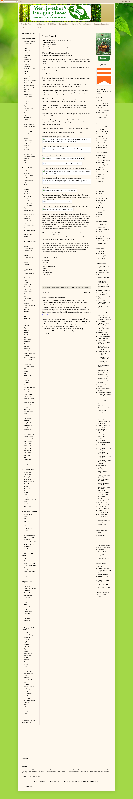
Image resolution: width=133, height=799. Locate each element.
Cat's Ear (45, 262)
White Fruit (101, 145)
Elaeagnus (26, 189)
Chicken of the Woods (30, 588)
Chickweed (27, 278)
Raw (99, 205)
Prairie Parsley (28, 392)
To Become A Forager (28, 28)
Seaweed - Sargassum (30, 537)
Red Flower (101, 112)
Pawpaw (26, 120)
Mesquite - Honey (28, 108)
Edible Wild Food (103, 574)
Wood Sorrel (27, 462)
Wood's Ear (27, 623)
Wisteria (26, 504)
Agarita (26, 171)
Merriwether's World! (104, 408)
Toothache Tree (28, 154)
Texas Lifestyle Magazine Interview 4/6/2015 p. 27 (103, 347)
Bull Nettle (27, 264)
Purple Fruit (101, 141)
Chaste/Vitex (27, 62)
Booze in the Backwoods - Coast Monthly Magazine (103, 323)
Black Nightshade (28, 180)
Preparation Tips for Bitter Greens (103, 293)
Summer (100, 256)
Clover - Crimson (28, 287)
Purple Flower (102, 110)
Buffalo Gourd (28, 474)
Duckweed (26, 521)
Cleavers (26, 282)
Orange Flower (102, 105)
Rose (25, 223)
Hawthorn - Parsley (29, 85)
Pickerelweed (27, 533)
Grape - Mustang (28, 484)
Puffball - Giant (28, 607)
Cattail (25, 516)
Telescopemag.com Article (103, 366)
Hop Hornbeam (28, 94)
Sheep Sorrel (27, 423)
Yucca (25, 576)
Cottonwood (27, 66)
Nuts (99, 136)
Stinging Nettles (28, 436)
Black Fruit (101, 127)
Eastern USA (101, 232)
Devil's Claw (27, 185)
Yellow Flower (85, 287)
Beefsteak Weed (28, 251)
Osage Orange (27, 117)
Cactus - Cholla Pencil (30, 561)
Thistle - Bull (27, 443)
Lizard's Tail (27, 201)
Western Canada (102, 241)
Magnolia (26, 101)
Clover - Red (27, 289)
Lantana (26, 198)
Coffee (53, 287)
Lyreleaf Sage (27, 364)
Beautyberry (27, 178)
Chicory (44, 264)
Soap (99, 212)
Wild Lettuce (46, 275)
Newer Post (46, 292)
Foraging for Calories (104, 290)
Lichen (25, 600)
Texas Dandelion (47, 272)
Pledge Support (42, 28)
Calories (100, 191)
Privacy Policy (28, 786)
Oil (99, 203)
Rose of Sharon (28, 693)
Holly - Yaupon (28, 92)
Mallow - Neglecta (29, 366)
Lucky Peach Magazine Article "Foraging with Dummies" (104, 394)
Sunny (73, 287)
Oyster (25, 604)
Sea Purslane (27, 418)
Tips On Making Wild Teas (104, 297)
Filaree (25, 323)
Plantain (26, 385)
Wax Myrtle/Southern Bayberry (30, 157)
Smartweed (27, 427)
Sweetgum (26, 150)
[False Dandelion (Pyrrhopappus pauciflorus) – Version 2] (66, 183)
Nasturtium (27, 677)
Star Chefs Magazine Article (104, 389)
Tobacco (100, 217)
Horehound (27, 342)
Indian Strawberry (29, 351)
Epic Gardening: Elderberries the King (104, 441)
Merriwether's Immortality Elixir (103, 282)
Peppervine (27, 501)
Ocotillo (26, 574)
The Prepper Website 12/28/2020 (104, 488)
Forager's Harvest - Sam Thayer (103, 581)
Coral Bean (27, 64)
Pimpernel (26, 380)
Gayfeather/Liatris (29, 328)
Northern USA (102, 234)
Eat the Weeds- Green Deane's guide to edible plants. (104, 570)
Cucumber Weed (28, 301)
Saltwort (26, 416)
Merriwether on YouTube (102, 404)
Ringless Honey (28, 611)
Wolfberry (26, 236)
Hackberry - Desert (29, 83)
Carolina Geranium (29, 273)
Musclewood (27, 113)
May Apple (27, 208)
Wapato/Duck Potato (29, 544)
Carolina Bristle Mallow (28, 270)
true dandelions (65, 229)
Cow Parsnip (27, 298)
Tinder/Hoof (27, 618)
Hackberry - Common (30, 80)
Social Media (52, 24)
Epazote (26, 321)
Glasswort (26, 330)
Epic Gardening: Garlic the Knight (104, 449)
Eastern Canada (102, 229)
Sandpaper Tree (28, 143)
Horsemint (26, 344)
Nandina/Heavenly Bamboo (29, 211)
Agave (25, 558)
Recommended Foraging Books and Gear (28, 721)
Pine (25, 129)
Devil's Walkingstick (29, 69)
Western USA (102, 243)
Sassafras (26, 145)
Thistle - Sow (27, 448)
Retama (26, 138)
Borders (49, 287)
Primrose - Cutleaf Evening (29, 399)
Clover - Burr (27, 285)
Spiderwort (27, 432)
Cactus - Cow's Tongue (30, 565)
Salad (99, 207)
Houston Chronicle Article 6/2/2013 (103, 381)
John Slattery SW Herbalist (103, 577)
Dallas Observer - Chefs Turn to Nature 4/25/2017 (104, 342)
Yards (99, 181)
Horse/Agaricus (28, 595)
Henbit (25, 337)
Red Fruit (100, 143)
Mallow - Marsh (28, 203)
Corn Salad (27, 296)
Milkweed (26, 369)
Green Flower (102, 103)
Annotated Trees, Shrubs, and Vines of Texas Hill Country (104, 302)
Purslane (26, 407)
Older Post (87, 292)
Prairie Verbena (28, 394)
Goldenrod (27, 332)
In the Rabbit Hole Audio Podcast (103, 495)
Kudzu (25, 495)
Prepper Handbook (103, 552)
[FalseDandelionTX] (57, 202)
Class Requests (40, 24)
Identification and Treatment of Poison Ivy (103, 286)
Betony (26, 253)
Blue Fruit (101, 129)
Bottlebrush (27, 55)
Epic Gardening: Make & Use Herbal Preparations (104, 461)
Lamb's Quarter (28, 362)
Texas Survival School (104, 547)
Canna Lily (27, 639)
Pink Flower (101, 108)
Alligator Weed (28, 514)
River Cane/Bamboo (29, 221)
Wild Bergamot (28, 450)
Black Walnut (27, 53)
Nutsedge (26, 373)
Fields (62, 287)
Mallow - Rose (28, 205)
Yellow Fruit (101, 147)
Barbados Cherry (28, 175)
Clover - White (28, 294)
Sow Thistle (46, 270)
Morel (25, 602)
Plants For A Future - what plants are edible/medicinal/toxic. (104, 585)
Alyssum (26, 632)
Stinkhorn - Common (29, 616)
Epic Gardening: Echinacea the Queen (104, 445)
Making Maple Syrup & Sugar (104, 307)
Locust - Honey (28, 96)
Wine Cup (26, 457)
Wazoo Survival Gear (104, 545)
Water (99, 176)
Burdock (26, 267)
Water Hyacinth (28, 546)
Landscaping (101, 165)
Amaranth (26, 246)
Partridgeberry (28, 497)
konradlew (83, 781)
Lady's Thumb (28, 359)
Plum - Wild (27, 133)
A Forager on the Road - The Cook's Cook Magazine (104, 328)
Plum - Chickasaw (29, 131)
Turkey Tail (27, 621)
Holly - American (28, 90)
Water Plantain (28, 549)
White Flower (102, 115)
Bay (25, 46)
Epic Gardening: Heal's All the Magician (104, 457)
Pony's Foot (27, 389)
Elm (25, 73)
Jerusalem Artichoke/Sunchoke (29, 356)
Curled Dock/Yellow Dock (29, 306)
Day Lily (26, 642)
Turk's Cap (27, 228)
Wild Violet (27, 455)
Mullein (26, 371)
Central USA (101, 227)
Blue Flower (101, 101)
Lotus (25, 526)
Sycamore (26, 152)
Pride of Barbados (29, 214)
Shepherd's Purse (28, 425)
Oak (25, 115)
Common (58, 287)
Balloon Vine (27, 472)
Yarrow (26, 464)
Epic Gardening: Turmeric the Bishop (103, 453)
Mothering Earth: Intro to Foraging (104, 426)
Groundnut (27, 488)
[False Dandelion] (62, 164)
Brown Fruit (101, 131)
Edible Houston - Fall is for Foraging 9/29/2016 (104, 353)
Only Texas (101, 236)
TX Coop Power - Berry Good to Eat (103, 333)
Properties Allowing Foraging (81, 24)
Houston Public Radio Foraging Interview (104, 521)
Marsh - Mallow (28, 528)
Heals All (26, 335)
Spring (100, 251)
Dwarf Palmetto (28, 187)
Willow (26, 160)
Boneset (26, 262)
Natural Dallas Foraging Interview (103, 525)
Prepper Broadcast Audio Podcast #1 (103, 511)
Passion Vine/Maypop (30, 499)
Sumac (25, 147)
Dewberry (26, 316)
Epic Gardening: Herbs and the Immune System (104, 436)
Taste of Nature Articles (102, 536)
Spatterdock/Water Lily (30, 542)
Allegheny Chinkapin (29, 41)
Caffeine (100, 189)
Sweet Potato (27, 696)
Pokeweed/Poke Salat (29, 387)
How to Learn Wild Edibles (103, 267)
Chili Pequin (27, 182)
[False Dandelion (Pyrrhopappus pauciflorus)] (66, 141)
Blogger (96, 781)
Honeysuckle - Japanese (28, 491)
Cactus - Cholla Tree (29, 563)
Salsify (44, 268)
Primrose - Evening (29, 403)
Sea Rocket (27, 420)
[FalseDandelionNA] (57, 209)
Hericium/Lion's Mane (30, 593)
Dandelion (45, 260)
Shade (99, 169)
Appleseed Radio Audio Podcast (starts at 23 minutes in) (104, 516)
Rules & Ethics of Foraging (103, 411)
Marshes (100, 167)
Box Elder (26, 57)
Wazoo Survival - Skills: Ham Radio (103, 472)
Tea (76, 287)
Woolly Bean (27, 506)
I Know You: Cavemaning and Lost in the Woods (104, 421)
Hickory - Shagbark (29, 87)
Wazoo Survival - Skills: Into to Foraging (103, 467)
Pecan (25, 122)
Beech (25, 48)
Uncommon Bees (102, 550)
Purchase (103, 58)
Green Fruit (101, 134)
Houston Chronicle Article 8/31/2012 (103, 377)
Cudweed (26, 303)
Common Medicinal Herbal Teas (103, 278)
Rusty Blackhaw (28, 140)
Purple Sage (27, 216)
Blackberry (27, 260)
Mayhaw (26, 106)
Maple (25, 103)
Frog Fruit (26, 325)
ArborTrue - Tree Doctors (103, 555)
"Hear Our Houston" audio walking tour (103, 491)
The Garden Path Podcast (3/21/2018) (103, 503)
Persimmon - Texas (29, 124)
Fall (99, 253)
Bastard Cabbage (28, 248)
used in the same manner (71, 243)
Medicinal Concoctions (104, 275)
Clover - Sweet (28, 291)
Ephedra (26, 192)
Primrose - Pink (28, 405)
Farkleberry (27, 76)
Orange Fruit (101, 138)
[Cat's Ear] (66, 173)
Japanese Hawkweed (48, 266)
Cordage (100, 196)
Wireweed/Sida (28, 234)
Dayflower (26, 312)
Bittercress (26, 255)
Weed (79, 287)
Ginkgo (26, 78)
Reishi (25, 609)
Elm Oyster (27, 590)
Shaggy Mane (27, 614)
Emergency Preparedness (101, 24)
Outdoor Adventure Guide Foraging (103, 594)
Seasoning (101, 210)
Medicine (100, 200)
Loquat (26, 99)
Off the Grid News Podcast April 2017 (103, 507)
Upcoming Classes (26, 24)
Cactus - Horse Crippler (28, 568)
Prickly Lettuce (28, 396)
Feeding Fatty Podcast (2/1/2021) (104, 476)
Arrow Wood (27, 173)
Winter (100, 258)
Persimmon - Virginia (30, 126)
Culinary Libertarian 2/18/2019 (103, 484)
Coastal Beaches (102, 160)
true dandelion (66, 218)
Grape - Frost (27, 479)
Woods (100, 179)
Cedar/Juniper (27, 60)
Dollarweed (27, 318)
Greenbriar (27, 486)
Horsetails (26, 346)
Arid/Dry (100, 156)
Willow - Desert (28, 163)
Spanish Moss (27, 429)
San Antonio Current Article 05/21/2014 (104, 370)
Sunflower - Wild (28, 439)
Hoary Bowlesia (28, 339)
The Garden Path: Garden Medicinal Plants (103, 430)
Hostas (25, 662)
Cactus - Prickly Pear (29, 572)
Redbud (26, 136)
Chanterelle (27, 586)
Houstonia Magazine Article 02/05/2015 (103, 358)
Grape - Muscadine (29, 481)
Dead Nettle (27, 314)
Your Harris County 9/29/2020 (103, 499)
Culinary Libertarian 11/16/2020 (103, 480)
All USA (100, 225)
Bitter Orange (27, 50)
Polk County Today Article (103, 385)
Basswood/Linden (28, 43)
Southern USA (67, 287)
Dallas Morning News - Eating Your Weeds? (104, 337)
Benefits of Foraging (103, 272)
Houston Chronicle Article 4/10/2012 (103, 373)
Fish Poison (101, 198)
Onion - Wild (27, 375)
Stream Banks (102, 172)
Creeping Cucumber (29, 477)
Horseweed (27, 349)
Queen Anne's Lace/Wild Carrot (28, 410)
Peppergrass (27, 378)
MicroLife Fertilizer (103, 558)
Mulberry (26, 110)
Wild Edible (101, 566)
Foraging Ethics (64, 24)
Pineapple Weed (28, 382)
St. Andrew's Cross (29, 225)
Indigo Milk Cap (28, 597)
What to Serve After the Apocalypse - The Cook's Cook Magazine (104, 317)
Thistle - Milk (27, 446)
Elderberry (27, 71)
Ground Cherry (28, 196)
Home (66, 292)
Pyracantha (27, 219)
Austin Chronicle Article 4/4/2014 (102, 362)
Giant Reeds (27, 194)
